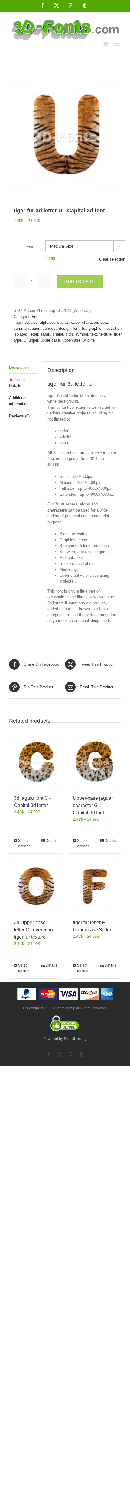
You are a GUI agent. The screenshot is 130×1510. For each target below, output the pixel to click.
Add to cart (79, 281)
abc (34, 322)
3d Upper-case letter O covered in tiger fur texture (33, 930)
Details (51, 841)
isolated (20, 334)
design (64, 328)
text (93, 334)
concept (50, 328)
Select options (24, 843)
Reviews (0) (19, 416)
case (75, 322)
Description (19, 367)
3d (26, 322)
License (27, 247)
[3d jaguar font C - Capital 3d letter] (35, 762)
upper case (50, 340)
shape (58, 334)
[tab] (23, 367)
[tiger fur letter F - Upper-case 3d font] (94, 886)
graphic (95, 328)
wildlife (89, 340)
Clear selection (112, 259)
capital (63, 322)
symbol (81, 334)
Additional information (18, 401)
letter (34, 334)
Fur (34, 316)
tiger (117, 334)
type (17, 340)
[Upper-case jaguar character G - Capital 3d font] (94, 762)
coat (104, 322)
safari (45, 334)
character (90, 322)
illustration (113, 328)
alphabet (47, 322)
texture (105, 334)
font (76, 328)
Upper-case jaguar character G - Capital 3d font (93, 805)
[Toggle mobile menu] (118, 44)
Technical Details (17, 382)
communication (27, 328)
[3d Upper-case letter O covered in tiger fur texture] (35, 886)
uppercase (71, 340)
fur (84, 328)
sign (69, 334)
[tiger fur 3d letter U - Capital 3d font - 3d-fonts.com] (65, 135)
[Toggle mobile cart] (105, 44)
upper (33, 340)
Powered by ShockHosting (65, 1039)
